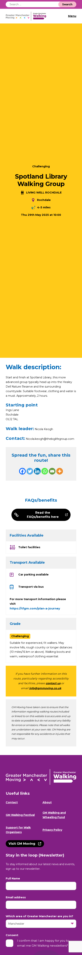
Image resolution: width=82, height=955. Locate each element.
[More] (59, 471)
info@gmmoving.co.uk (45, 688)
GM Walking (27, 16)
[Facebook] (22, 471)
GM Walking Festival (20, 815)
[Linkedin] (37, 471)
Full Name (13, 878)
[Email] (52, 471)
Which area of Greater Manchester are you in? (39, 916)
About (47, 802)
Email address (16, 897)
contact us (53, 683)
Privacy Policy (52, 830)
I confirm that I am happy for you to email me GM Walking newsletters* (43, 943)
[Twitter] (30, 471)
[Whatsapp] (44, 471)
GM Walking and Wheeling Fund (54, 815)
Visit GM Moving (22, 843)
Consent (12, 935)
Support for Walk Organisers (18, 830)
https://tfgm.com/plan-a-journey (35, 608)
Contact (12, 802)
